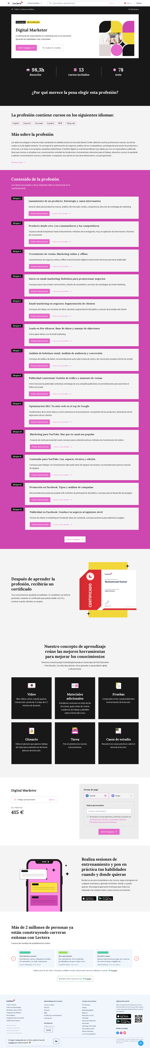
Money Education (87, 1031)
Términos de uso (95, 819)
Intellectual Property (13, 1021)
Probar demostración (39, 213)
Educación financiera (89, 1021)
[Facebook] (117, 1033)
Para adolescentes (88, 1029)
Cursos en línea (33, 3)
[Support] (140, 1043)
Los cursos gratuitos (89, 1034)
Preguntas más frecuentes (15, 1018)
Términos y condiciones (110, 819)
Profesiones (134, 9)
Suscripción (48, 1018)
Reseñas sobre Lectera (14, 1010)
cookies (11, 1043)
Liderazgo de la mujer (89, 1026)
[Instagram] (121, 1033)
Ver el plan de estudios (51, 48)
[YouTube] (124, 1033)
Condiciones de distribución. (107, 822)
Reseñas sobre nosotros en (70, 979)
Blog (45, 1013)
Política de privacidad (13, 1030)
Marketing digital (87, 1010)
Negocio (85, 1013)
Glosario (47, 1010)
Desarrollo (85, 1023)
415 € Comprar (24, 48)
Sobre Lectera (11, 1005)
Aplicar (52, 799)
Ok (56, 1041)
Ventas (84, 1007)
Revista (46, 1007)
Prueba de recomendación (53, 1015)
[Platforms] (9, 3)
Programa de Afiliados (14, 1013)
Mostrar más (16, 162)
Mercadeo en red (87, 1015)
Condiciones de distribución (14, 1033)
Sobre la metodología (14, 1007)
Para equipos (11, 1015)
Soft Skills (85, 1018)
